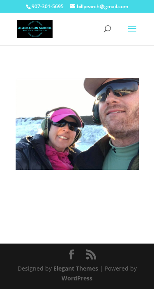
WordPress (77, 278)
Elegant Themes (75, 268)
